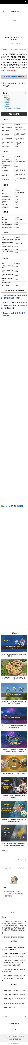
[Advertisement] (14, 339)
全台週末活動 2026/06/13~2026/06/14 (14, 999)
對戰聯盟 (20, 295)
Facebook (21, 937)
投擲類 (8, 101)
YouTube (14, 937)
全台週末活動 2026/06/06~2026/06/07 (14, 1003)
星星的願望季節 (11, 295)
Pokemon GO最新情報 (10, 76)
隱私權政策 (17, 1043)
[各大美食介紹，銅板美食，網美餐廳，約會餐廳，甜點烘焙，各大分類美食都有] (14, 667)
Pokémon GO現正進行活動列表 (14, 108)
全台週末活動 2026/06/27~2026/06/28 (14, 994)
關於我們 (10, 1043)
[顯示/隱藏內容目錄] (23, 93)
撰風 (19, 43)
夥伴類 (8, 106)
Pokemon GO (14, 33)
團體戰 (6, 298)
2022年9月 (6, 95)
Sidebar (22, 1)
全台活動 (7, 937)
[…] (3, 933)
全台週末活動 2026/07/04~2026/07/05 (14, 990)
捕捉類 (8, 97)
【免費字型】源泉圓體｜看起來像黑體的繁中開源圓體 (13, 970)
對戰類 (8, 104)
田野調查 (4, 850)
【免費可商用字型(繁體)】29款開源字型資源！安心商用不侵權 (13, 948)
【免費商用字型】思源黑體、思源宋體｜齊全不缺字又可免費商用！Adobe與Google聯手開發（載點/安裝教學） (13, 963)
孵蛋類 (8, 102)
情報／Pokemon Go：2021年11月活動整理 (14, 773)
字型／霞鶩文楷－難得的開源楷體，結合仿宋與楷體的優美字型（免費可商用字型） (13, 978)
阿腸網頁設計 (17, 1039)
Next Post (22, 868)
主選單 (14, 20)
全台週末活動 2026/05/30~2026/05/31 (14, 1007)
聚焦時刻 (11, 298)
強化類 (8, 99)
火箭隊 (18, 298)
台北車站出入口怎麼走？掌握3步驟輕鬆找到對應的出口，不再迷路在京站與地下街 (14, 955)
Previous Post (7, 868)
